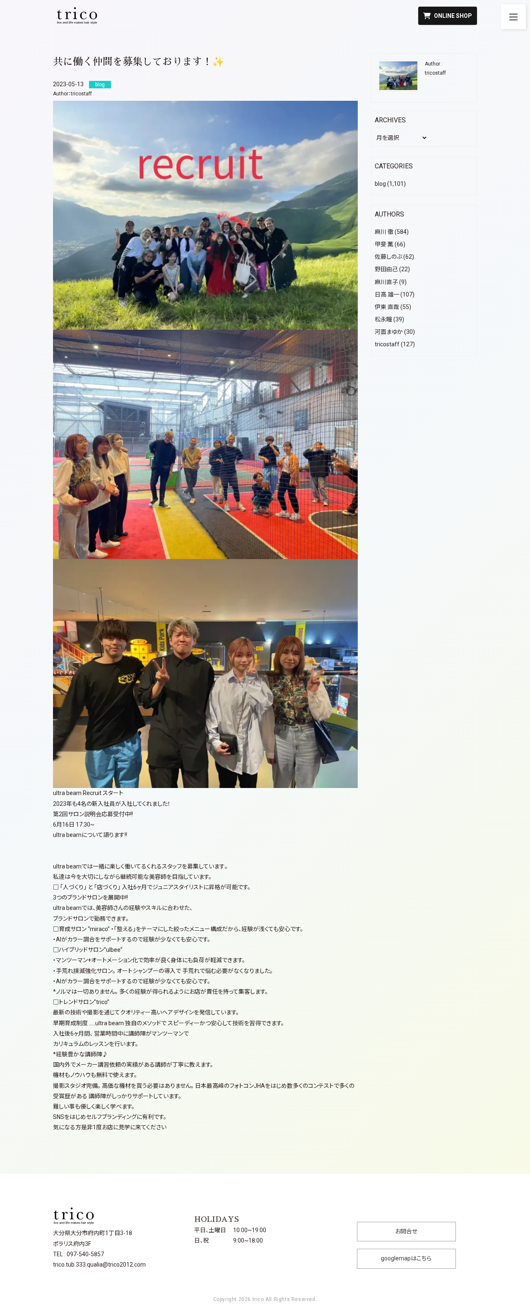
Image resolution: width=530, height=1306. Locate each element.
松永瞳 (383, 319)
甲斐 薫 (384, 244)
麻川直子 (386, 282)
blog (380, 183)
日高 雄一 (387, 294)
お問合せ (406, 1231)
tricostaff (81, 94)
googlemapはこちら (406, 1258)
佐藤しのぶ (388, 256)
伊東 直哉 (387, 307)
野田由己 (386, 269)
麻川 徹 (384, 232)
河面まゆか (389, 331)
